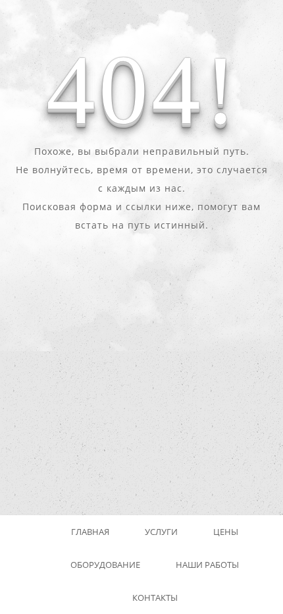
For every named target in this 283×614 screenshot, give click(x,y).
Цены (225, 532)
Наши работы (207, 565)
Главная (90, 532)
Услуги (161, 532)
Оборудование (105, 565)
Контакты (155, 597)
